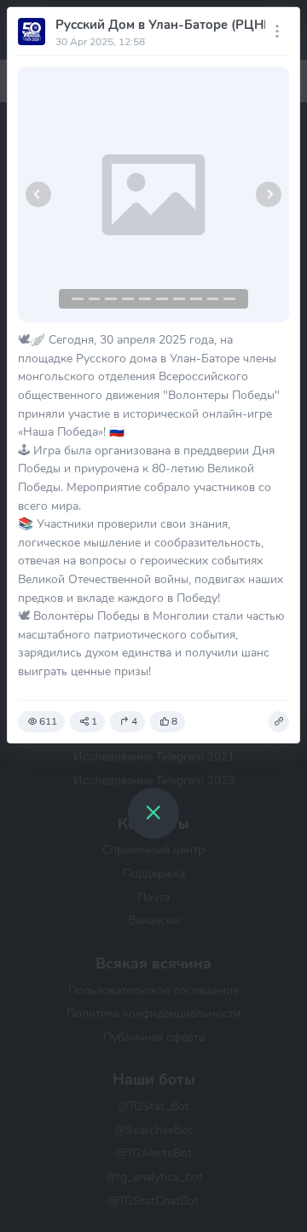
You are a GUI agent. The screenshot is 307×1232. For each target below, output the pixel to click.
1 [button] (94, 721)
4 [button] (134, 721)
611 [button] (48, 721)
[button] (38, 194)
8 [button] (174, 721)
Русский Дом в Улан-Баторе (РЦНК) (165, 24)
